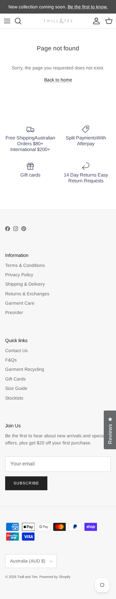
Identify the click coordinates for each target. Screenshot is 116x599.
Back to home (58, 79)
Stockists (14, 398)
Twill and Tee (27, 577)
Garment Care (19, 303)
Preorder (14, 312)
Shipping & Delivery (25, 284)
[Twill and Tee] (58, 21)
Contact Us (16, 350)
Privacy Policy (19, 274)
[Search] (21, 21)
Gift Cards (15, 378)
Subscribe (26, 483)
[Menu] (7, 21)
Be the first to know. (88, 6)
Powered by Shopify (55, 577)
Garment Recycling (24, 369)
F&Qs (11, 359)
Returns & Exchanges (27, 293)
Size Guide (16, 388)
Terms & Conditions (25, 265)
